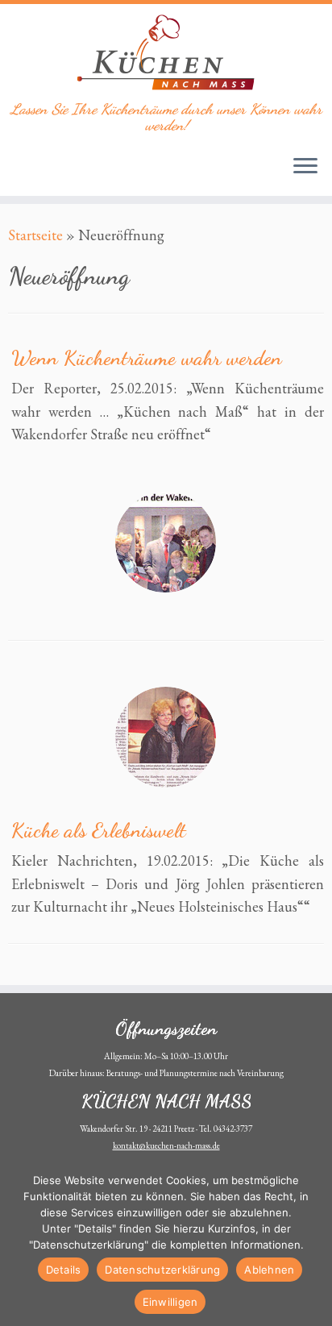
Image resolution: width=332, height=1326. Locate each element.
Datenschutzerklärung (162, 1269)
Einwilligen (170, 1301)
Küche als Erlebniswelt (98, 829)
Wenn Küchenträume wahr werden (146, 357)
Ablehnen (269, 1269)
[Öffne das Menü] (305, 167)
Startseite (35, 235)
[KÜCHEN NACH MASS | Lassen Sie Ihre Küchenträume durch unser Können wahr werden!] (166, 52)
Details (63, 1269)
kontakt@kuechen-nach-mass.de (166, 1145)
